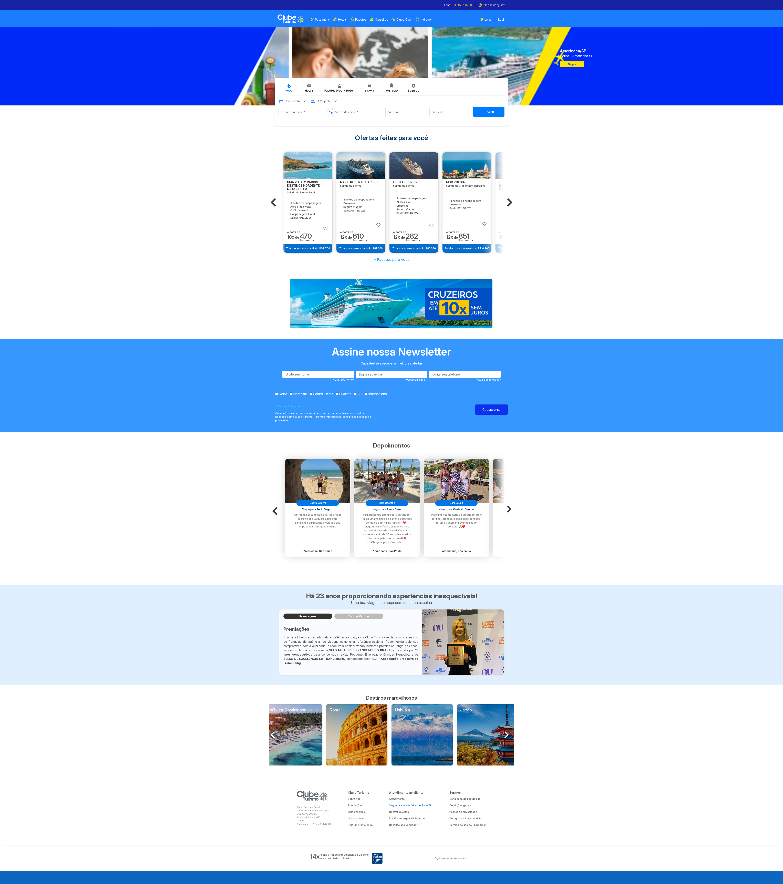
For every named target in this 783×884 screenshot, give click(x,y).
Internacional (377, 394)
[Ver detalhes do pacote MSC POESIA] (466, 165)
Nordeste (299, 394)
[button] (273, 202)
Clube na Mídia (357, 811)
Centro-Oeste (322, 394)
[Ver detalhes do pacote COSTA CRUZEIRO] (413, 165)
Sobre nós (354, 798)
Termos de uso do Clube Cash (467, 824)
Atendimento (397, 798)
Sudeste (344, 394)
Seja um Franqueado (360, 824)
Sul (359, 394)
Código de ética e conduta (465, 818)
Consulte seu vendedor (403, 824)
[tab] (289, 88)
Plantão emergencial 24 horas (407, 818)
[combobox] (303, 112)
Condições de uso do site (465, 798)
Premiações (307, 616)
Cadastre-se (491, 410)
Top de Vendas (359, 616)
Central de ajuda (399, 811)
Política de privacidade (463, 811)
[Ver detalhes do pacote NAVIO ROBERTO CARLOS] (360, 165)
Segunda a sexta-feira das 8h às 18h (411, 805)
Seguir (572, 64)
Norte (282, 394)
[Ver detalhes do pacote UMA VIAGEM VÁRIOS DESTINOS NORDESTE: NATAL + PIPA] (307, 165)
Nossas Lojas (356, 818)
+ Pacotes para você (392, 259)
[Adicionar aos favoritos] (325, 226)
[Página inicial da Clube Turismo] (291, 18)
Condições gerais (460, 805)
